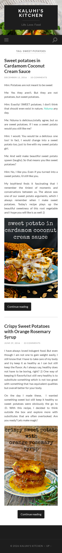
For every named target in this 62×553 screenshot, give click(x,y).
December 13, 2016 (15, 77)
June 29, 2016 (12, 343)
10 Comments (38, 77)
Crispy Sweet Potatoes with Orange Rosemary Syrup (27, 331)
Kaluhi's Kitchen (31, 13)
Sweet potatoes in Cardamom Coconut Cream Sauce (24, 66)
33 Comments (32, 343)
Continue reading (17, 306)
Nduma (48, 108)
